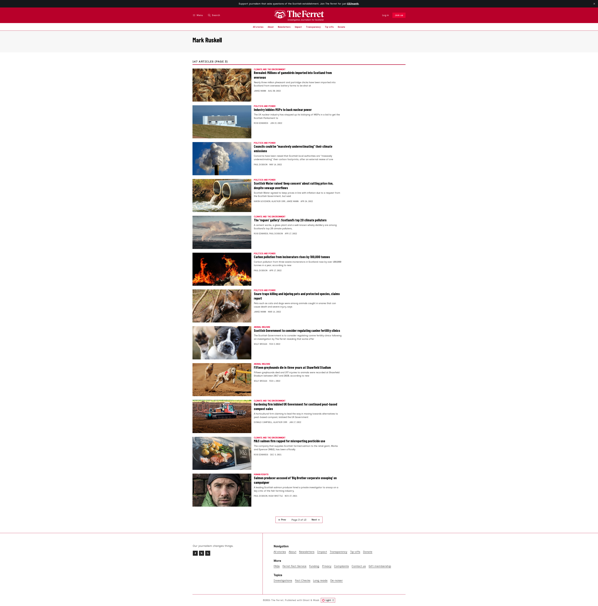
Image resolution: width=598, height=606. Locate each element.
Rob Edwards (261, 123)
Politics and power (264, 106)
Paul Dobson (260, 164)
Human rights (261, 475)
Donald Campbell (263, 422)
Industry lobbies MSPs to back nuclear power (283, 109)
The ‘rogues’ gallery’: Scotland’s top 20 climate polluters (290, 220)
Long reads (320, 580)
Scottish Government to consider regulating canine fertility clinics (297, 330)
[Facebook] (195, 553)
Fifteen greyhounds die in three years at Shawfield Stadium (292, 367)
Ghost (306, 600)
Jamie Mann (260, 91)
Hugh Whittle (275, 496)
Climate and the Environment (269, 70)
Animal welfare (262, 327)
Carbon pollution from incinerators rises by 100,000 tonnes (292, 257)
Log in (385, 15)
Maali (316, 600)
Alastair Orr (278, 201)
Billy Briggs (260, 344)
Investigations (283, 580)
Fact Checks (302, 580)
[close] (594, 3)
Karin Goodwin (262, 201)
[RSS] (207, 553)
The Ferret (277, 600)
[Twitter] (201, 553)
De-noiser (336, 580)
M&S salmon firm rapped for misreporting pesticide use (289, 441)
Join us (399, 15)
